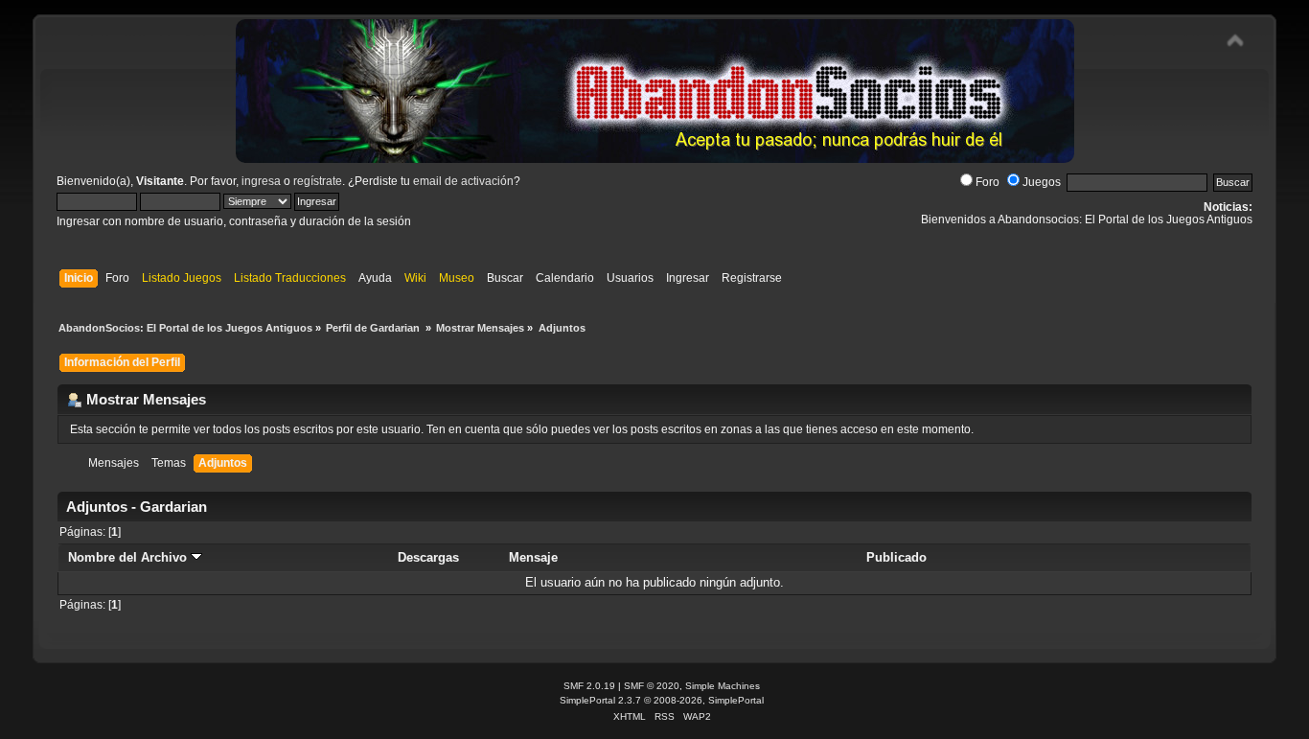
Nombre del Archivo (129, 557)
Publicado (896, 557)
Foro (987, 182)
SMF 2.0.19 (589, 686)
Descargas (428, 557)
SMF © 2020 (651, 686)
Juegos (1041, 182)
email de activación (463, 181)
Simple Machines (722, 686)
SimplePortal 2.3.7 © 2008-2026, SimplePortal (662, 700)
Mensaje (533, 557)
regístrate (317, 181)
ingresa (261, 181)
